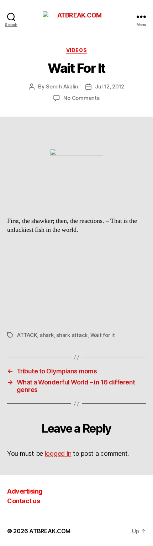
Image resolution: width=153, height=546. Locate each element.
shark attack (72, 335)
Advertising (25, 491)
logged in (58, 453)
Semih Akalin (62, 86)
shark (47, 335)
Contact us (23, 501)
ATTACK (27, 335)
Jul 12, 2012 (109, 86)
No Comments (81, 98)
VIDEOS (76, 50)
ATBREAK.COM (49, 531)
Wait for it (102, 335)
